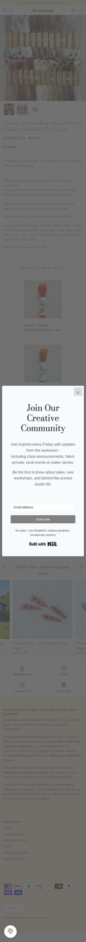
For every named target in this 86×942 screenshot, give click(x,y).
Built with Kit (43, 544)
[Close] (78, 391)
